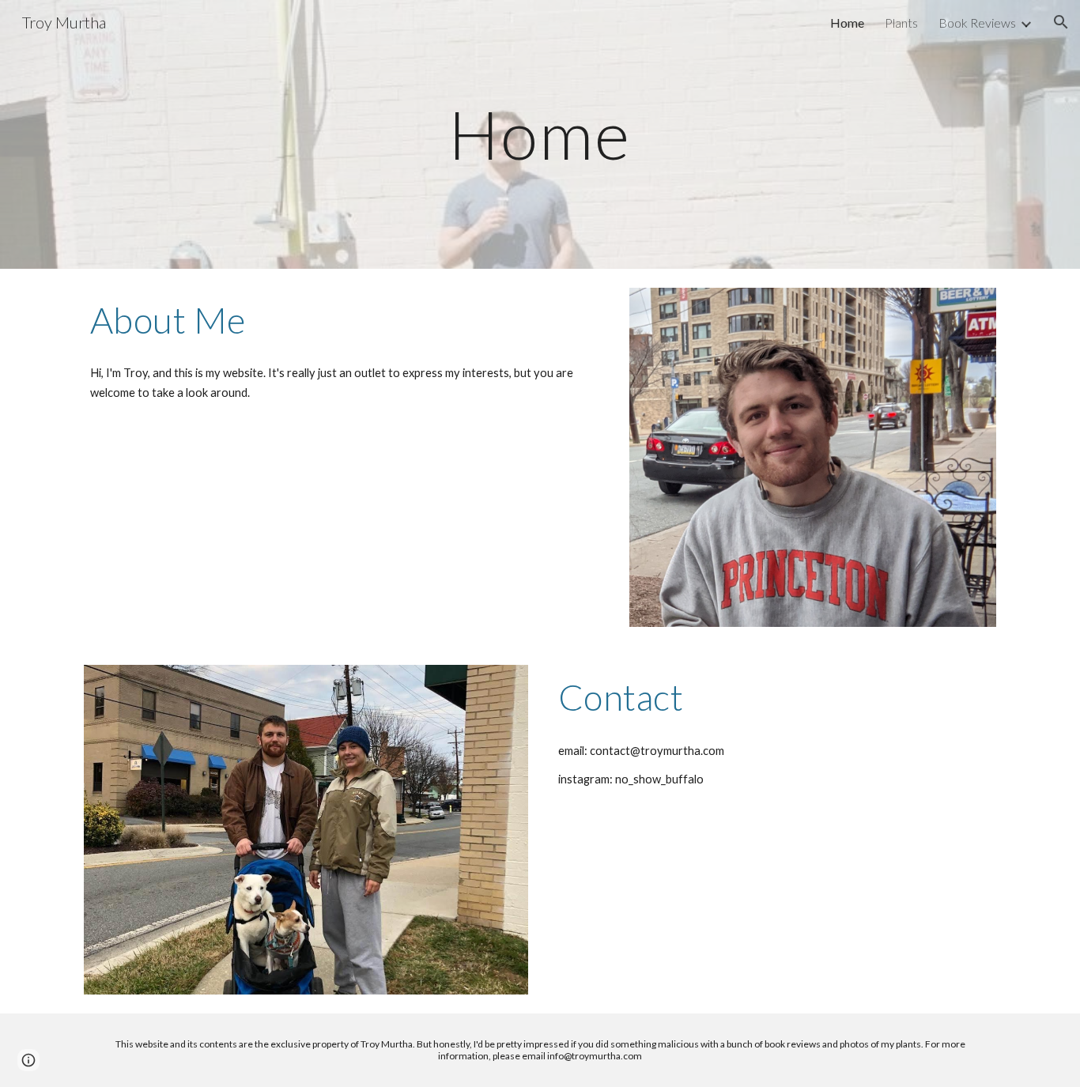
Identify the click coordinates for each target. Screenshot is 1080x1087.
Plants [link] (901, 22)
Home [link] (847, 22)
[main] (540, 134)
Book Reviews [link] (977, 22)
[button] (1061, 22)
